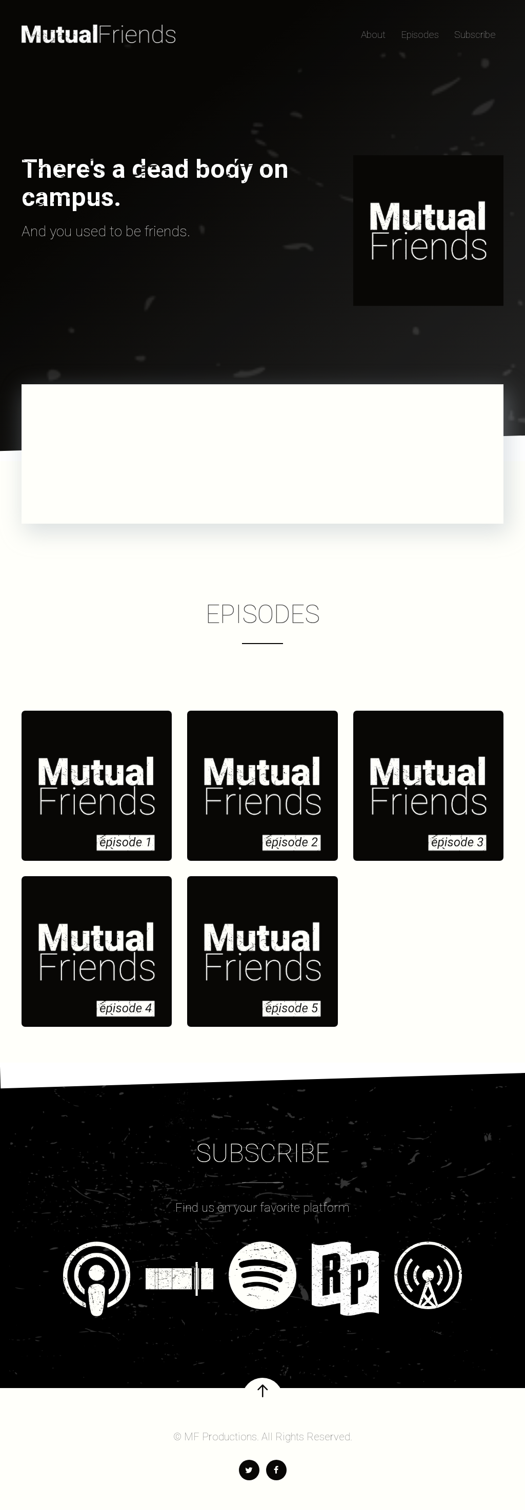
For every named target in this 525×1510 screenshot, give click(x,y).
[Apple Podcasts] (97, 1279)
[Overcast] (428, 1275)
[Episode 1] (97, 786)
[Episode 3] (428, 786)
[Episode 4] (97, 951)
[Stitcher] (179, 1268)
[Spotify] (262, 1275)
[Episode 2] (262, 786)
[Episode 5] (262, 951)
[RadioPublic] (345, 1278)
